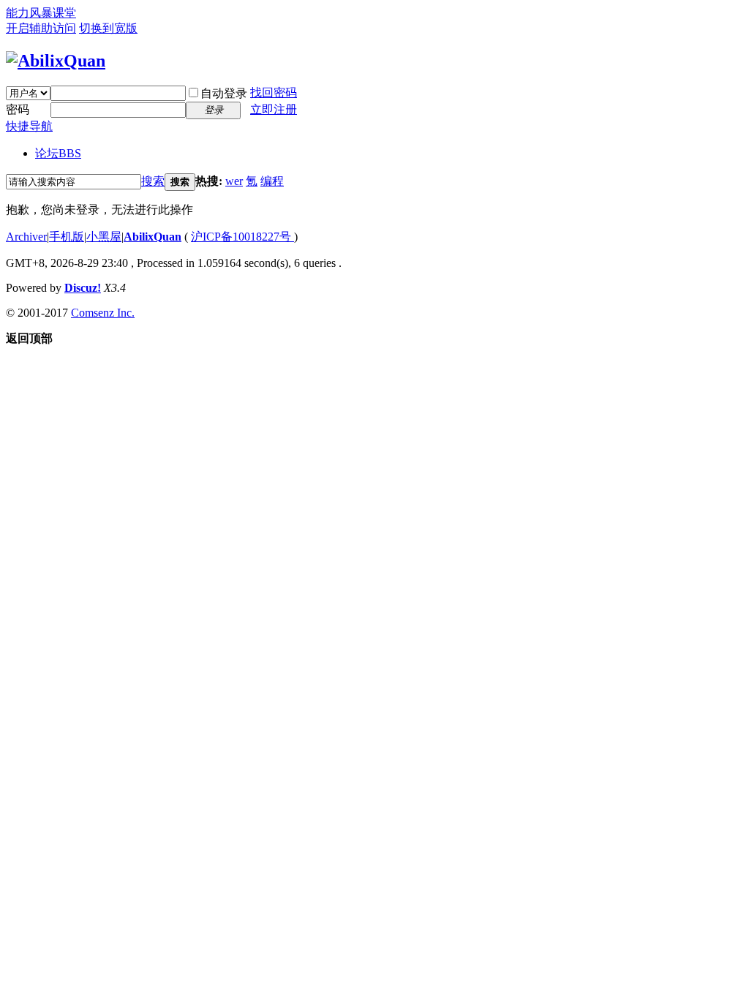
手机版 (66, 236)
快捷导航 (29, 126)
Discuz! (82, 288)
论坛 (58, 153)
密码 (17, 109)
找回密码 (273, 92)
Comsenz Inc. (103, 312)
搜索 (153, 181)
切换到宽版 (108, 28)
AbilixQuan (152, 236)
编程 (272, 181)
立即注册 (273, 109)
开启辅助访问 (41, 28)
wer (234, 181)
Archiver (26, 236)
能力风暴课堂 (41, 13)
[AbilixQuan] (55, 60)
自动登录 (223, 93)
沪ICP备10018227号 (242, 236)
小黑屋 (103, 236)
